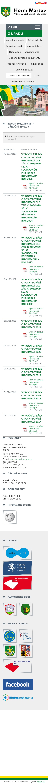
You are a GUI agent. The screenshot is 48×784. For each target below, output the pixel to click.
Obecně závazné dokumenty (24, 57)
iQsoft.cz (40, 782)
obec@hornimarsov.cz (21, 459)
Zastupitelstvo (34, 46)
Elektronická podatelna (24, 81)
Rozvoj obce (36, 63)
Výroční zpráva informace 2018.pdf (36, 405)
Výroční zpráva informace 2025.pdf (36, 185)
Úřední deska (35, 40)
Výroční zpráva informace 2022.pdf (36, 310)
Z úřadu (15, 34)
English (45, 3)
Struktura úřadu (14, 46)
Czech (36, 3)
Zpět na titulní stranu (23, 11)
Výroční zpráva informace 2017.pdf (36, 428)
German (39, 3)
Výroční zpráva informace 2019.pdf (36, 382)
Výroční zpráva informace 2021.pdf (36, 334)
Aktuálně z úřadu (15, 40)
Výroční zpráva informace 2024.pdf (36, 227)
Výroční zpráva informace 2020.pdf (36, 358)
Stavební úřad (32, 51)
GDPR (37, 75)
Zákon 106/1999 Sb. (19, 75)
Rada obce (15, 51)
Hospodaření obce (15, 63)
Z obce (14, 27)
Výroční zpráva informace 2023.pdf (36, 269)
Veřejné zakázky (24, 69)
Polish (42, 3)
